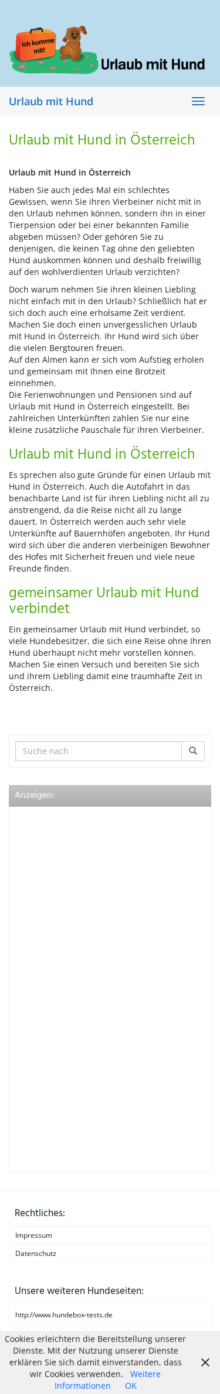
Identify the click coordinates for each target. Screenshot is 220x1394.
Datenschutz (35, 1253)
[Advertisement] (103, 988)
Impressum (33, 1235)
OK (131, 1385)
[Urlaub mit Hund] (110, 43)
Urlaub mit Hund (51, 101)
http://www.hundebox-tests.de (64, 1315)
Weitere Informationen (108, 1379)
